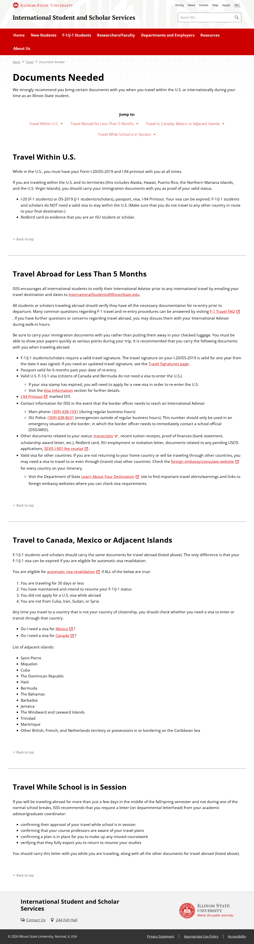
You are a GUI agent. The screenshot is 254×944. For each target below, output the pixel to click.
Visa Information (58, 390)
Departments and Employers (167, 35)
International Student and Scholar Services (74, 17)
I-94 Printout (32, 396)
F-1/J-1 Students (76, 35)
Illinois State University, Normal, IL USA (48, 936)
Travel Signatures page (168, 363)
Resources (209, 35)
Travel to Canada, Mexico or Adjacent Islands (183, 123)
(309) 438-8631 (61, 417)
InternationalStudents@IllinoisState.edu (103, 294)
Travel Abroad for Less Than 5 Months (102, 123)
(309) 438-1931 (65, 411)
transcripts (103, 435)
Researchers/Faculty (116, 35)
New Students (43, 35)
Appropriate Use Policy (201, 936)
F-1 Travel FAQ (222, 311)
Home (19, 35)
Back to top (25, 239)
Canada (62, 635)
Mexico (62, 628)
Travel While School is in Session (124, 134)
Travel (30, 62)
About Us (21, 48)
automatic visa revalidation (71, 571)
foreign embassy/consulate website (202, 461)
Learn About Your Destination (107, 476)
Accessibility (237, 936)
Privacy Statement (160, 936)
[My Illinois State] (237, 5)
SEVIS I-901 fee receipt (63, 448)
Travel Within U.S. (43, 123)
